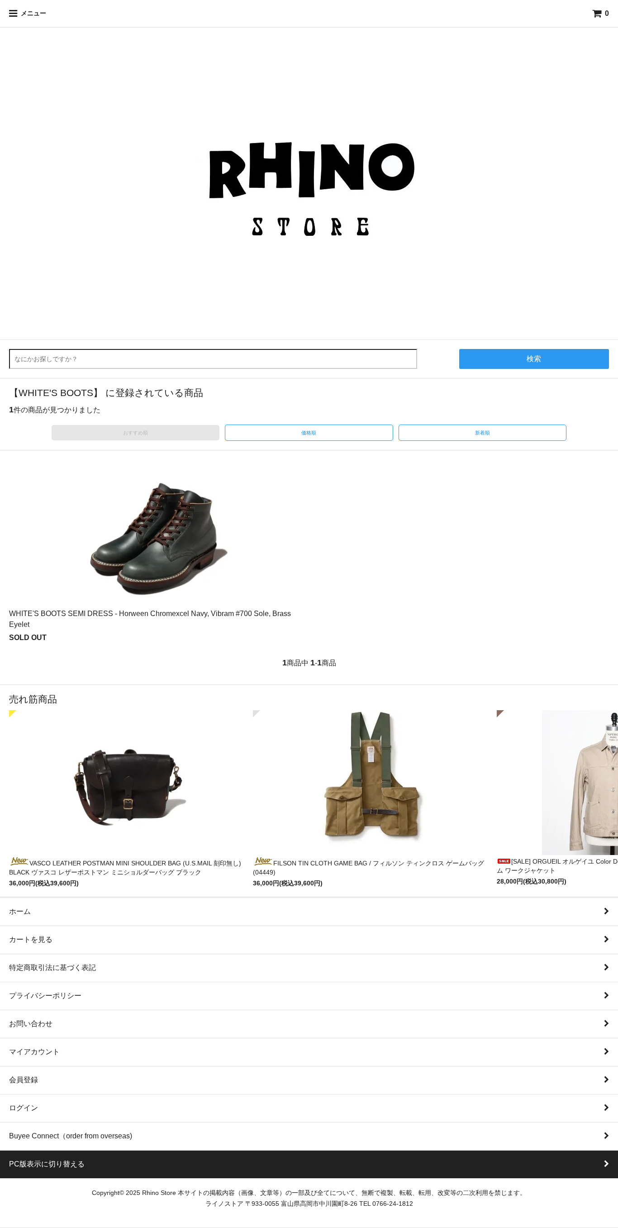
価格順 (308, 432)
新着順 (482, 432)
